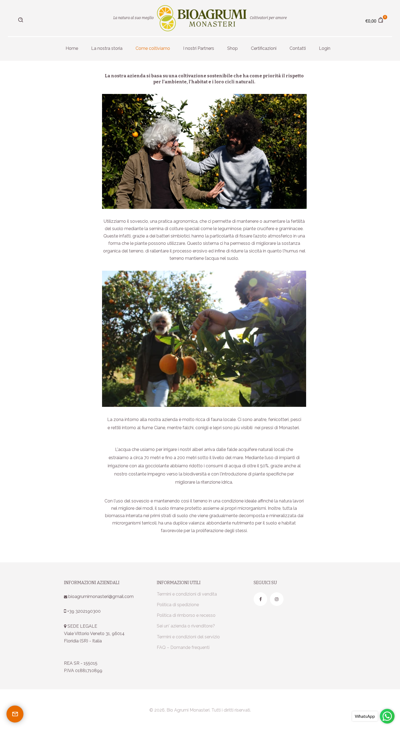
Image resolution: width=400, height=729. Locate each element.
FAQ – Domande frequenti (183, 647)
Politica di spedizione (178, 604)
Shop (232, 48)
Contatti (298, 48)
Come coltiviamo (153, 48)
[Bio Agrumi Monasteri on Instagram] (277, 599)
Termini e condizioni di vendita (187, 594)
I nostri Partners (198, 48)
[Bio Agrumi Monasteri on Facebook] (260, 599)
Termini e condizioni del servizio (188, 636)
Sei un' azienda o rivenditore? (186, 626)
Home (72, 48)
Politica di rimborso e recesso (186, 615)
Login (324, 48)
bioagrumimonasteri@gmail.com (100, 596)
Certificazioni (263, 48)
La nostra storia (106, 48)
